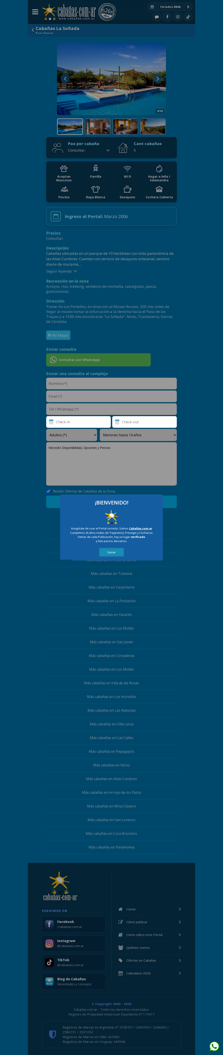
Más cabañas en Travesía (111, 573)
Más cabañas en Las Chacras (111, 532)
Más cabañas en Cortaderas (111, 655)
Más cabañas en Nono (111, 765)
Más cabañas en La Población (112, 601)
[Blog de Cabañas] (156, 17)
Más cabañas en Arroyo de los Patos (111, 792)
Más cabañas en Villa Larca (111, 724)
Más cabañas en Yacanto (111, 614)
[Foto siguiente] (157, 78)
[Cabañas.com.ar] (69, 12)
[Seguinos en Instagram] (177, 17)
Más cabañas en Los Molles (111, 628)
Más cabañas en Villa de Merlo (111, 559)
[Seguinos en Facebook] (167, 17)
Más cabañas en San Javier (111, 642)
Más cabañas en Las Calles (111, 737)
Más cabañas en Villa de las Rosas (111, 683)
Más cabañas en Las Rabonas (112, 710)
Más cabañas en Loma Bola (111, 546)
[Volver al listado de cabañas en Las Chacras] (32, 29)
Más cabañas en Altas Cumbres (111, 778)
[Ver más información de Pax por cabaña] (108, 150)
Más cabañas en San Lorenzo (111, 819)
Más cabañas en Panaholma (111, 847)
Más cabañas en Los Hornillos (111, 696)
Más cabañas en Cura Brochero (111, 833)
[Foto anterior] (65, 78)
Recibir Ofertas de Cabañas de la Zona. (84, 491)
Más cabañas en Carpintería (111, 587)
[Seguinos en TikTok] (188, 17)
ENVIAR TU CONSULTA (111, 502)
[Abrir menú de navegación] (35, 12)
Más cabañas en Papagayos (111, 751)
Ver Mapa (59, 335)
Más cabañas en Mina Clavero (111, 806)
